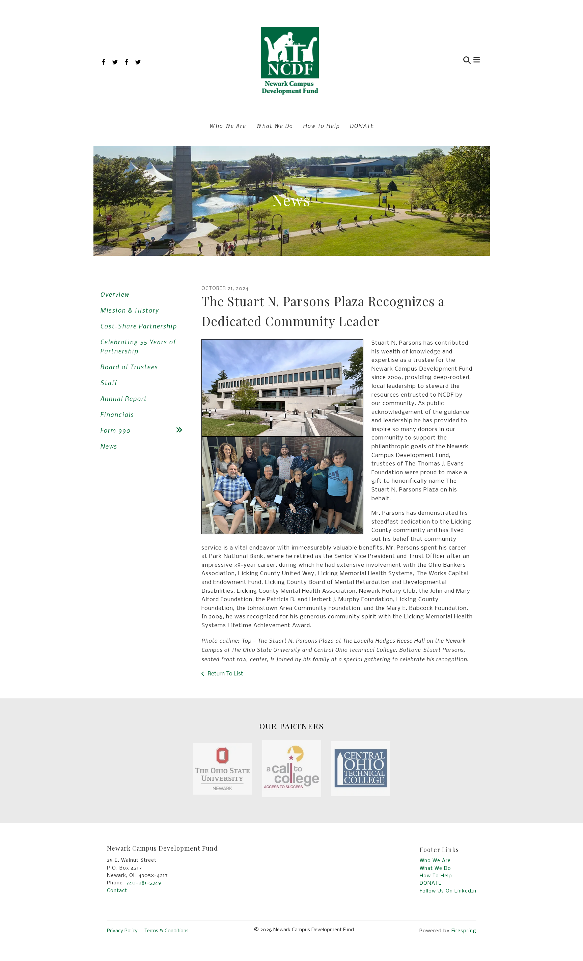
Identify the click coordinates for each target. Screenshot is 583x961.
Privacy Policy (122, 931)
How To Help (321, 125)
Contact (117, 890)
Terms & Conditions (166, 931)
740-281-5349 (144, 883)
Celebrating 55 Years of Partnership (138, 346)
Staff (108, 382)
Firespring (463, 931)
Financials (117, 414)
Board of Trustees (129, 367)
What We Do (274, 125)
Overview (114, 294)
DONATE (362, 125)
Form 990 (115, 430)
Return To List (224, 674)
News (108, 446)
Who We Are (228, 125)
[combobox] (434, 61)
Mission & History (129, 310)
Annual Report (123, 398)
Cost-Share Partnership (138, 326)
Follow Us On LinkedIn (448, 891)
